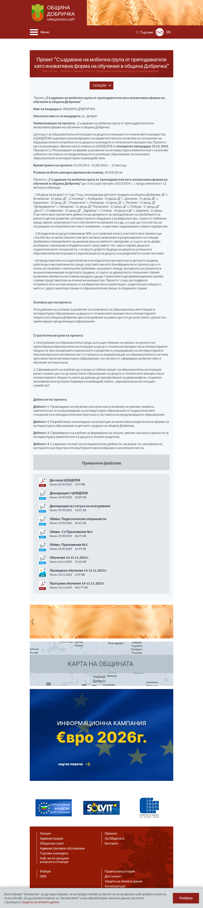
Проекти (78, 71)
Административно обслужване (62, 848)
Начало (65, 71)
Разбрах (186, 898)
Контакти (111, 843)
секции (99, 85)
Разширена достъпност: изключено (160, 32)
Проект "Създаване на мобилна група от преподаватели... (123, 71)
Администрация (51, 838)
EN (168, 32)
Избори (45, 871)
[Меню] (34, 32)
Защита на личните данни (123, 881)
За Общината (114, 838)
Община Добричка (61, 12)
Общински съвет (52, 843)
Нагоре (196, 869)
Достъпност (113, 876)
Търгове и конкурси (54, 853)
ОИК (43, 876)
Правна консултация (120, 871)
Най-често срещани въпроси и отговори (54, 860)
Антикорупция (115, 886)
